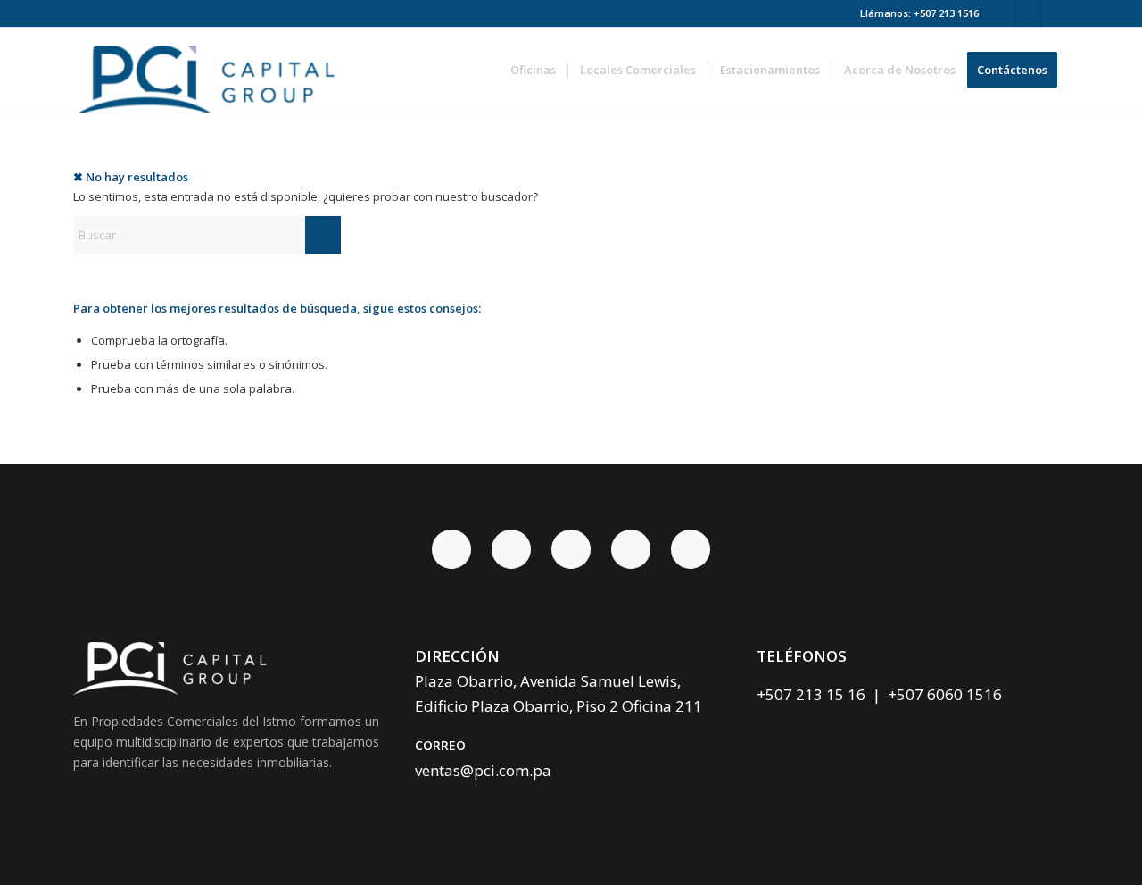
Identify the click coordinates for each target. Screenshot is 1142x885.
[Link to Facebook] (1001, 13)
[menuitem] (533, 70)
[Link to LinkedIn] (1028, 13)
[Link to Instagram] (1055, 13)
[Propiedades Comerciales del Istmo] (210, 70)
